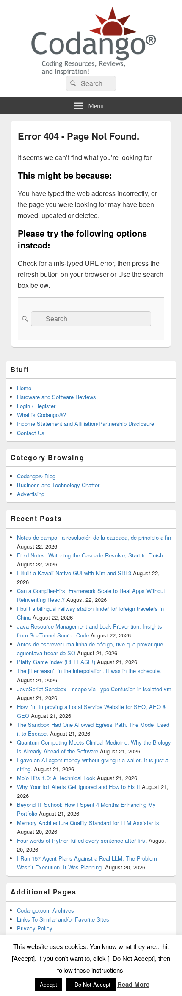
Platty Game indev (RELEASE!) (56, 662)
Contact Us (30, 433)
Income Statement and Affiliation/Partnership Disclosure (85, 423)
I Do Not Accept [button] (90, 984)
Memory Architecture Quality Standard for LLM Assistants (88, 823)
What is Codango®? (41, 415)
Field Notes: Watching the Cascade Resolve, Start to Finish (90, 555)
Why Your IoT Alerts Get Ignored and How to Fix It (78, 787)
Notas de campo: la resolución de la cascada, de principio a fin (94, 537)
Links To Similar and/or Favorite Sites (63, 919)
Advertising (30, 494)
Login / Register (36, 406)
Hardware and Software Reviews (56, 397)
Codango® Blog (36, 476)
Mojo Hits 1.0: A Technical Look (56, 778)
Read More (133, 984)
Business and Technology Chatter (58, 485)
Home (24, 388)
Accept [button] (48, 984)
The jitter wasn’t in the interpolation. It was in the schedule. (89, 671)
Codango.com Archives (45, 910)
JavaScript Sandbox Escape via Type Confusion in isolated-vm (94, 689)
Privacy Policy (34, 928)
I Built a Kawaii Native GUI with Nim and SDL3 (74, 573)
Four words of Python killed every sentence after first (82, 840)
